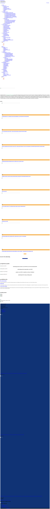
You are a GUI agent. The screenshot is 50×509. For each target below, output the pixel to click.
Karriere (4, 50)
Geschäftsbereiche (5, 11)
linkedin (1, 0)
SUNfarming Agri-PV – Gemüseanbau (11, 16)
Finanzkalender (6, 30)
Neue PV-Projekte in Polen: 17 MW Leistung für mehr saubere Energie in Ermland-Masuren (13, 206)
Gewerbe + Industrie (6, 74)
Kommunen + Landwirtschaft (8, 39)
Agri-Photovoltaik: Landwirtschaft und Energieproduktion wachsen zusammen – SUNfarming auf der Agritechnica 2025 (17, 251)
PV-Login (47, 2)
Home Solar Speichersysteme (8, 60)
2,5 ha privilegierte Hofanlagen (10, 14)
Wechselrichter (6, 34)
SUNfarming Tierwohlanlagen (10, 15)
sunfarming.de (8, 508)
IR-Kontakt (5, 31)
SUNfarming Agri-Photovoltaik (10, 13)
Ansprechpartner (6, 8)
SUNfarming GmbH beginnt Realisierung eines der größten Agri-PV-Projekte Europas (13, 161)
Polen (4, 38)
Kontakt (3, 41)
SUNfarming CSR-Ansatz (7, 9)
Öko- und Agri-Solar (3, 280)
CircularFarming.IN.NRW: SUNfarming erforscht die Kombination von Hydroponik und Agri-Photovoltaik (15, 116)
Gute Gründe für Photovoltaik (10, 20)
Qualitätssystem (4, 69)
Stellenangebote (25, 258)
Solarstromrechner (8, 22)
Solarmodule (5, 33)
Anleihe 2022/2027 (6, 27)
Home (3, 4)
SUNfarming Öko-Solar (9, 17)
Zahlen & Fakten (6, 6)
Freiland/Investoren (6, 37)
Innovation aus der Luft (5, 221)
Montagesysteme (6, 35)
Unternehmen (4, 5)
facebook (3, 0)
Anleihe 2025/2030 (6, 26)
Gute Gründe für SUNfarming (10, 21)
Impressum (3, 506)
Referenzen (4, 36)
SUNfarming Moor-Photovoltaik (9, 55)
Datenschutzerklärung (4, 505)
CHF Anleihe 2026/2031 (6, 25)
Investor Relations (5, 24)
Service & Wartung (6, 23)
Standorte (5, 7)
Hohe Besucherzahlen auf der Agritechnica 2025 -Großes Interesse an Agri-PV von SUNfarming (14, 236)
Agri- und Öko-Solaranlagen (8, 12)
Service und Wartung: (3, 286)
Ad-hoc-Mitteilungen (6, 28)
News (4, 10)
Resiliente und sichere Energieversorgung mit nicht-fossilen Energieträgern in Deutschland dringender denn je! (16, 176)
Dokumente (5, 29)
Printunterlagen (6, 32)
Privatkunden (5, 40)
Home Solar (5, 18)
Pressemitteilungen (5, 65)
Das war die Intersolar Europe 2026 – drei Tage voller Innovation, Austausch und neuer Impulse (14, 131)
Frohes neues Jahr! (4, 191)
